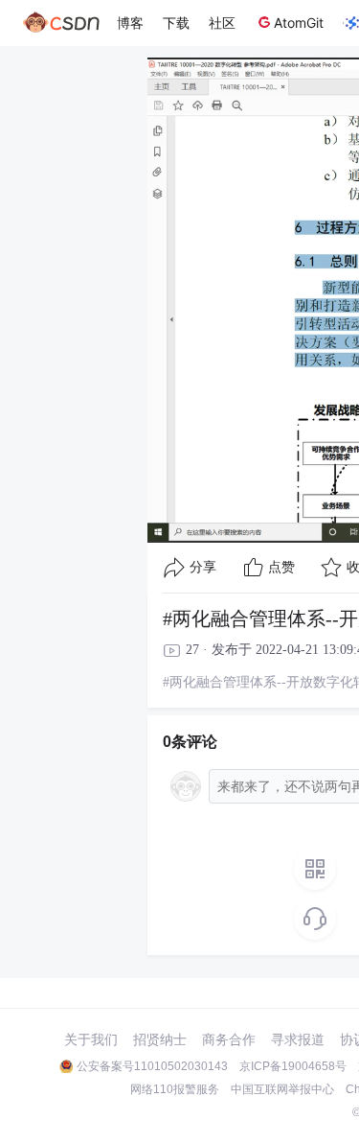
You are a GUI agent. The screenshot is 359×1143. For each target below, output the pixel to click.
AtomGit (299, 22)
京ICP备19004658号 (293, 1066)
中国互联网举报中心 (282, 1089)
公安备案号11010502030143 (152, 1066)
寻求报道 (298, 1039)
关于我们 (91, 1039)
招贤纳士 (160, 1039)
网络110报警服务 (174, 1089)
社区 (222, 22)
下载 (176, 22)
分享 (203, 567)
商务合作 (229, 1039)
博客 (130, 22)
